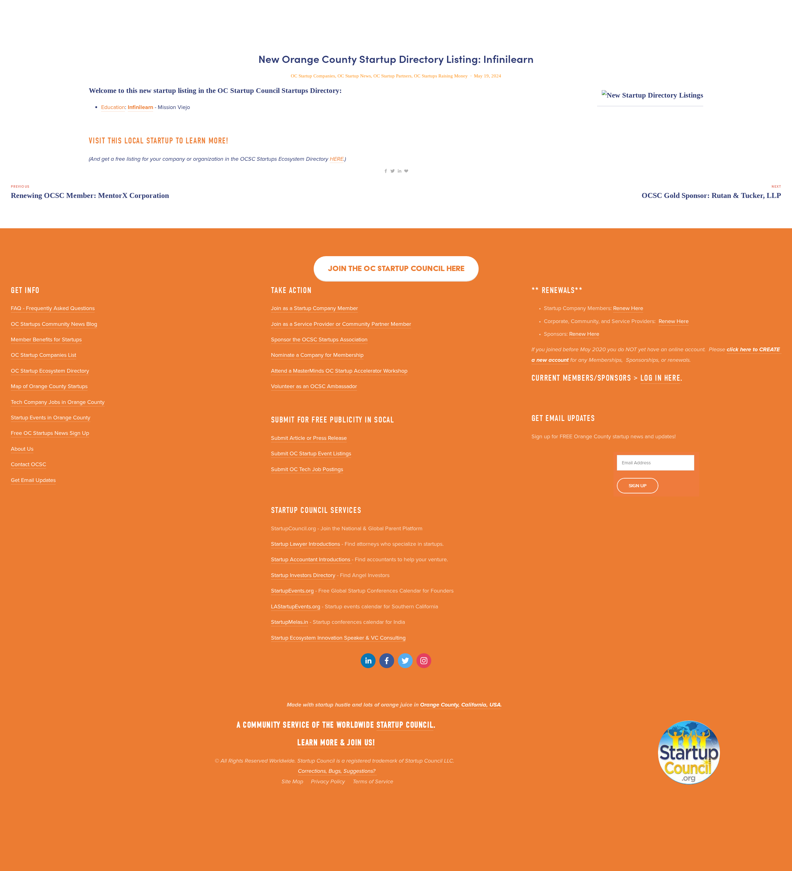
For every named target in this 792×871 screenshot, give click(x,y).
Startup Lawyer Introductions (305, 544)
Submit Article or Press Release (309, 438)
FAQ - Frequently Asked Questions (53, 308)
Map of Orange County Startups (49, 386)
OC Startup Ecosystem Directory (50, 370)
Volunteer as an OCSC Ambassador (314, 386)
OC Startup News (354, 75)
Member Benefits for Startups (46, 339)
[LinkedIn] (368, 660)
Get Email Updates (33, 480)
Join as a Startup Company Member (314, 308)
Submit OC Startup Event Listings (311, 453)
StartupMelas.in (289, 622)
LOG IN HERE (660, 378)
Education (113, 107)
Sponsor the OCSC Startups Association (319, 339)
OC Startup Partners (392, 75)
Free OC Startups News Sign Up (50, 433)
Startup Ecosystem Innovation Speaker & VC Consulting (338, 637)
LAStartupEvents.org (295, 606)
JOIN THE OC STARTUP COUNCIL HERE (396, 268)
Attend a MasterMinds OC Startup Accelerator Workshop (339, 370)
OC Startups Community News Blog (54, 324)
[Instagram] (423, 660)
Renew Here (628, 308)
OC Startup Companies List (43, 355)
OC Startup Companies (313, 75)
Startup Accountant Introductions (311, 559)
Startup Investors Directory (303, 575)
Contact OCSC (28, 464)
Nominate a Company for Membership (317, 355)
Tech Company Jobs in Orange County (58, 402)
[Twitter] (405, 660)
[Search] (13, 11)
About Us (22, 449)
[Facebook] (386, 660)
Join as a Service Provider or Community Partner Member (341, 324)
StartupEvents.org (292, 590)
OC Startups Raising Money (441, 75)
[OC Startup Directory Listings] (650, 95)
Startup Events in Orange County (50, 417)
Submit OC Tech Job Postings (307, 469)
